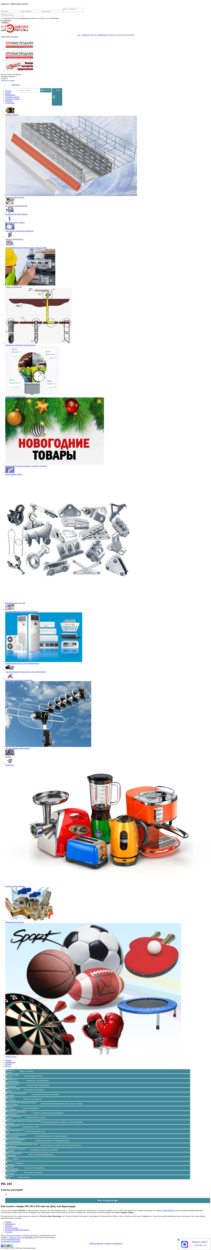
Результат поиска (11, 1228)
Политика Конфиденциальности (17, 1230)
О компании (10, 103)
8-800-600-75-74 (31, 1237)
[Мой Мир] (8, 1245)
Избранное (16, 85)
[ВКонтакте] (2, 1245)
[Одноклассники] (5, 1245)
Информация (10, 95)
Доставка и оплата (12, 97)
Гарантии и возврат (12, 99)
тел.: (85, 35)
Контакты (9, 101)
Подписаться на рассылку (10, 1241)
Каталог (8, 93)
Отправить (5, 22)
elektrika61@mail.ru (13, 1239)
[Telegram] (11, 1245)
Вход (58, 90)
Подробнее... (7, 20)
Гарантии (8, 1232)
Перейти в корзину (8, 80)
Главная (8, 91)
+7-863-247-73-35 (14, 1237)
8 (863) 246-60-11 (169, 1210)
